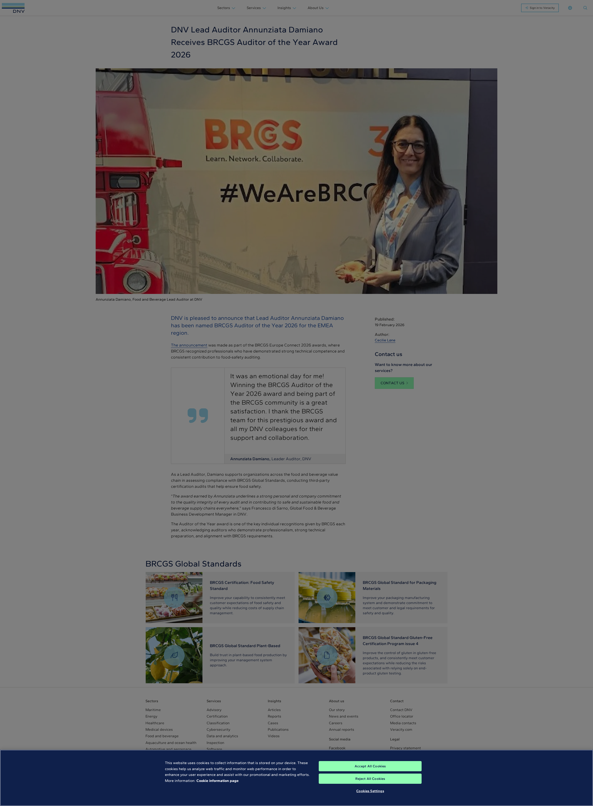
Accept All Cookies (370, 766)
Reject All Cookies (370, 779)
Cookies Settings (370, 791)
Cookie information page (217, 780)
